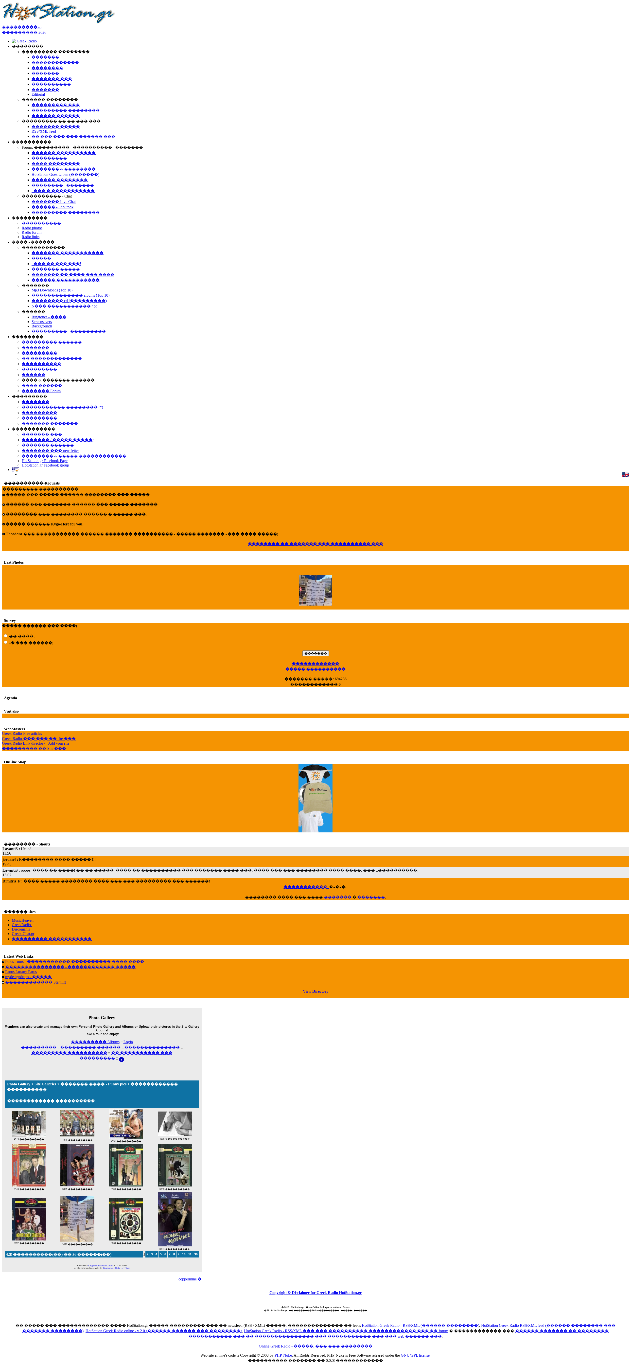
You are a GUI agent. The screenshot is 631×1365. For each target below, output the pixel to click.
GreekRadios (22, 925)
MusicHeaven (23, 920)
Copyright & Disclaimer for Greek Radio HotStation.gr (315, 1293)
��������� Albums (95, 1042)
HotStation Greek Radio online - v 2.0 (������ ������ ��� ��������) (164, 1331)
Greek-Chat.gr (23, 934)
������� (337, 897)
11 (190, 1254)
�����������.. (306, 887)
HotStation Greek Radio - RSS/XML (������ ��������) (420, 1325)
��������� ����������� (52, 939)
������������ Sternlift (35, 982)
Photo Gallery (18, 1084)
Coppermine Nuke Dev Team (116, 1268)
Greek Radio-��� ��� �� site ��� (39, 738)
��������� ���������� (69, 1053)
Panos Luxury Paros (21, 972)
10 (184, 1254)
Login (128, 1042)
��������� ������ (90, 1047)
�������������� (152, 1047)
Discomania (21, 929)
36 (196, 1254)
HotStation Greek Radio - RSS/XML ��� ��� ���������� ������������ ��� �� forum (346, 1331)
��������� (38, 1047)
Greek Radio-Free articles (22, 733)
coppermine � (190, 1279)
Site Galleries (45, 1084)
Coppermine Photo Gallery (101, 1265)
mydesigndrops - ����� (28, 977)
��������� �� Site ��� (34, 748)
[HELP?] (121, 1058)
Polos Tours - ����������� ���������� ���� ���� (74, 961)
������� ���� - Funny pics (93, 1084)
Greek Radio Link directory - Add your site (35, 743)
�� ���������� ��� (141, 1053)
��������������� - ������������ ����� (70, 967)
